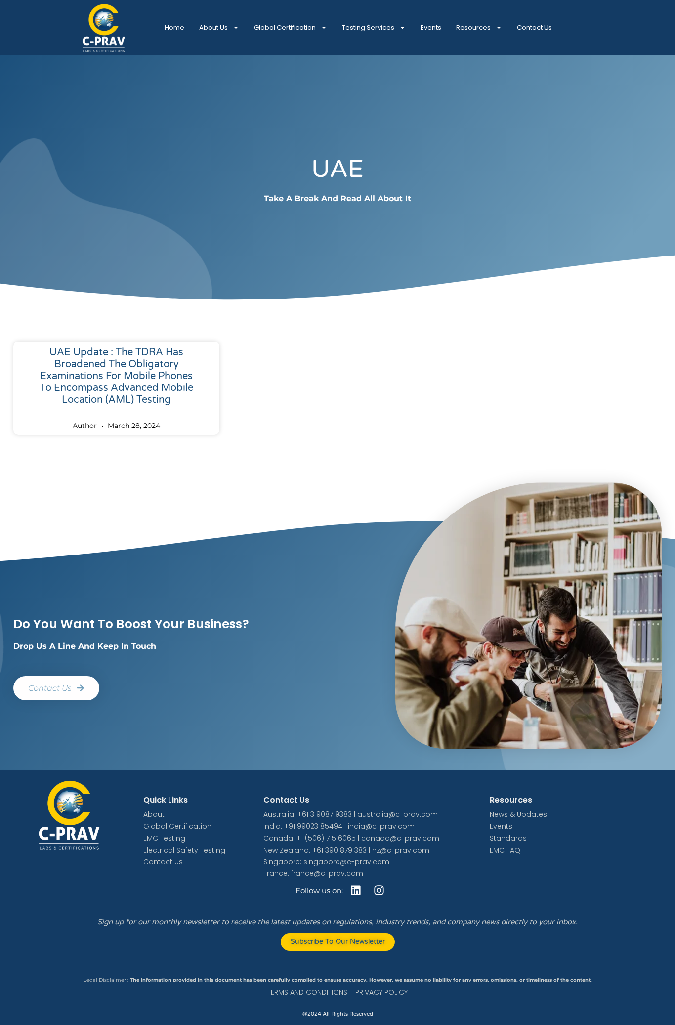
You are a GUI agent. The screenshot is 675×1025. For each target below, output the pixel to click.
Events (431, 27)
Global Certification (285, 27)
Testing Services (368, 27)
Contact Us (534, 27)
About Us (213, 27)
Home (174, 27)
